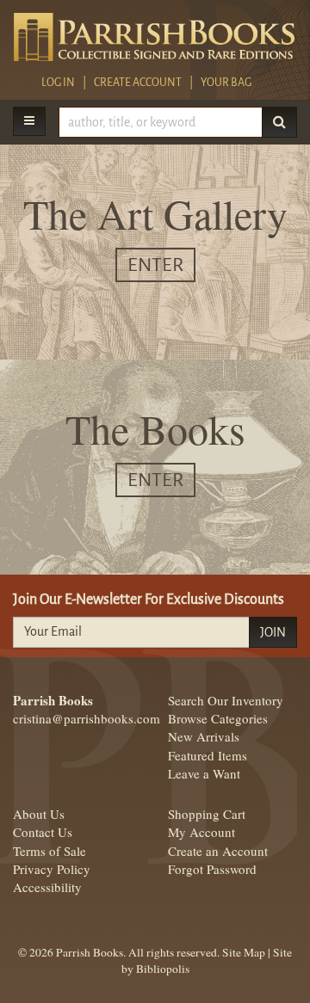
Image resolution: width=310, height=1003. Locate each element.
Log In (58, 83)
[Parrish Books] (155, 37)
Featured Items (207, 755)
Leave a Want (204, 773)
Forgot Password (212, 868)
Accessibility (47, 886)
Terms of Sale (49, 850)
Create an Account (218, 850)
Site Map (243, 952)
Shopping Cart (206, 813)
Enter (155, 265)
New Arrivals (203, 736)
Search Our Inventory (225, 700)
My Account (201, 831)
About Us (39, 813)
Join (273, 632)
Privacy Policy (51, 868)
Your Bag (227, 83)
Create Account (138, 83)
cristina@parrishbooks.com (86, 718)
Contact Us (42, 831)
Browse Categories (218, 718)
